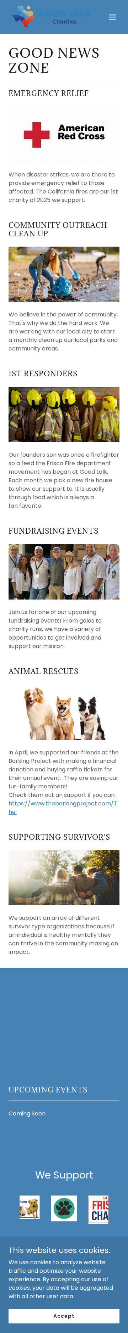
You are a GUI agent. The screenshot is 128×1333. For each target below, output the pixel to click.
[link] (47, 17)
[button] (112, 17)
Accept (63, 1316)
